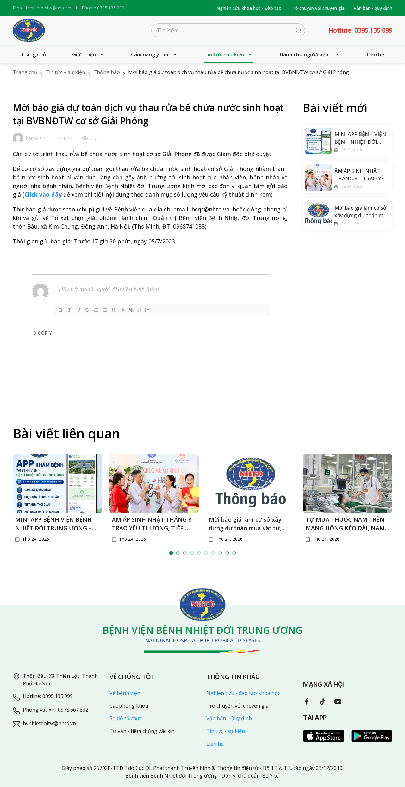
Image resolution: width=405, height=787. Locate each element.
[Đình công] (87, 310)
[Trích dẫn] (113, 310)
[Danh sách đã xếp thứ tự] (95, 310)
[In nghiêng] (69, 310)
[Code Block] (122, 310)
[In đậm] (60, 310)
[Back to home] (29, 30)
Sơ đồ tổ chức (125, 718)
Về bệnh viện (124, 692)
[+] (148, 309)
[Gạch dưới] (78, 310)
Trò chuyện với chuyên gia (318, 8)
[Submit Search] (298, 30)
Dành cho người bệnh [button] (306, 54)
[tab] (171, 553)
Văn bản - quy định (373, 8)
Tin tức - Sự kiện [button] (224, 54)
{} (139, 309)
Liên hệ (375, 54)
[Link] (131, 310)
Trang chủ (33, 54)
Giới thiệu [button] (84, 54)
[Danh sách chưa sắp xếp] (104, 310)
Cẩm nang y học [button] (150, 54)
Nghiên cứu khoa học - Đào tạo (249, 8)
